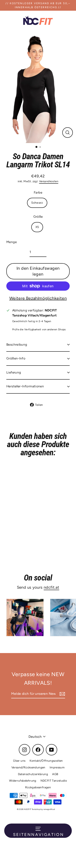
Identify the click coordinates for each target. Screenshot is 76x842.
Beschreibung (16, 344)
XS (37, 227)
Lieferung (13, 372)
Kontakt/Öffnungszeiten (46, 760)
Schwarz (37, 202)
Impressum (57, 767)
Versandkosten (48, 181)
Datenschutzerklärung (33, 774)
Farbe (38, 192)
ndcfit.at (51, 587)
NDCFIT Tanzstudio (54, 780)
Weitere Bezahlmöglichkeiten (38, 298)
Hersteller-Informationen (25, 386)
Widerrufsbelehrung (22, 780)
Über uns (19, 760)
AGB (55, 774)
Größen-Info (15, 358)
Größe (38, 217)
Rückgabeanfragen (38, 787)
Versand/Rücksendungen (28, 767)
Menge (11, 242)
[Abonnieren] (61, 694)
